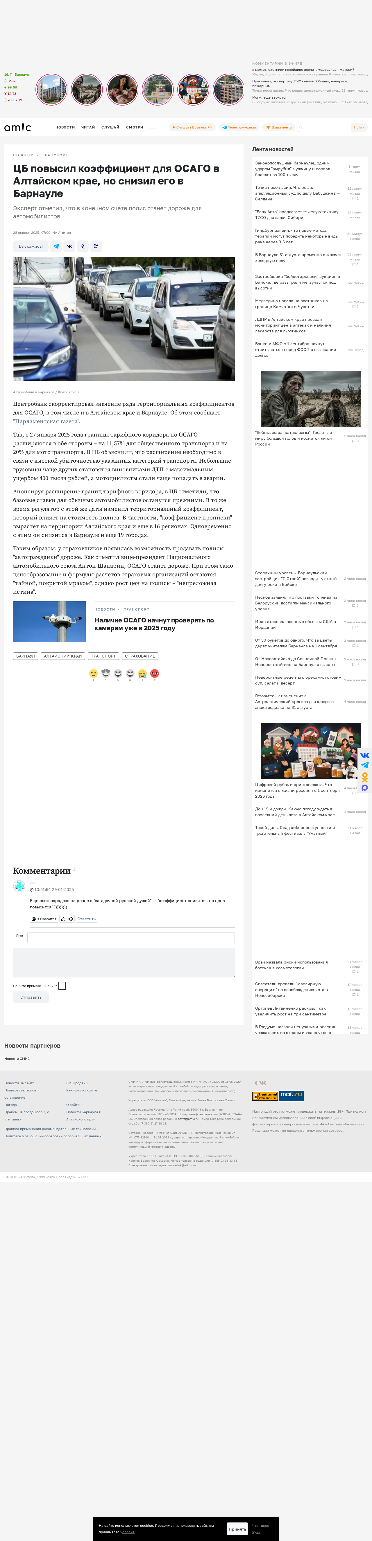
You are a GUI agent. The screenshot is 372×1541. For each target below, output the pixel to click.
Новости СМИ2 (17, 1058)
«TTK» (83, 1177)
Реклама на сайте (81, 1090)
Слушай (110, 127)
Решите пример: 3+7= (35, 986)
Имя (19, 935)
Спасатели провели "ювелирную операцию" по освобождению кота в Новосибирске (291, 989)
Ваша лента (281, 127)
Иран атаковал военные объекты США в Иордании (295, 624)
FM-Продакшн (78, 1083)
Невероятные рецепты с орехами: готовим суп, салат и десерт (298, 680)
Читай (88, 127)
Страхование (140, 655)
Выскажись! (31, 246)
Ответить (86, 918)
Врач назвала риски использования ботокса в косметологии (291, 964)
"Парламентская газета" (46, 421)
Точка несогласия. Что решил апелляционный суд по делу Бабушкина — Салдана (297, 193)
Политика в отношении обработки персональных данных (53, 1136)
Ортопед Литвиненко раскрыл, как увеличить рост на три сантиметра (290, 1011)
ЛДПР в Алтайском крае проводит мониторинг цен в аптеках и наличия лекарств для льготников (293, 325)
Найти (359, 127)
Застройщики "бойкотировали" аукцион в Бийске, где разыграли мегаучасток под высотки (297, 282)
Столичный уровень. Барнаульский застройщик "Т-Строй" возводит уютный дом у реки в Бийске (296, 578)
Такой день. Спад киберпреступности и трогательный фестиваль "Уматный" (295, 830)
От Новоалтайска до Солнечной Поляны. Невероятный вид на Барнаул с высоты (296, 661)
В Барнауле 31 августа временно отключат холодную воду (298, 257)
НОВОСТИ (23, 155)
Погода (10, 1104)
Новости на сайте (19, 1083)
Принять (237, 1528)
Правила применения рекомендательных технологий (50, 1129)
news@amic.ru (188, 1118)
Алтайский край (63, 655)
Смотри (134, 127)
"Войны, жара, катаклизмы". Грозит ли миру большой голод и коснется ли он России (293, 438)
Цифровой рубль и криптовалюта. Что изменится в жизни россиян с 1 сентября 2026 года (297, 790)
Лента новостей (273, 149)
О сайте (73, 1104)
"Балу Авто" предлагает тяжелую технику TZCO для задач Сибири (297, 214)
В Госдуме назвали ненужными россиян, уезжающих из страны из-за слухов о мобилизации (296, 1032)
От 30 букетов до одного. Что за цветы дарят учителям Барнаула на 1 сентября (296, 643)
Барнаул (25, 655)
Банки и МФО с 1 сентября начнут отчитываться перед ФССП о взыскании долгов (295, 349)
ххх (33, 883)
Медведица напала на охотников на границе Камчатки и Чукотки (291, 303)
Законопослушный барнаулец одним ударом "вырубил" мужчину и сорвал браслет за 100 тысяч (292, 168)
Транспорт (55, 155)
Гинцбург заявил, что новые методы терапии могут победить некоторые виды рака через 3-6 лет (296, 236)
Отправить (31, 997)
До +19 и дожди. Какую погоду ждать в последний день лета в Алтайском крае (295, 811)
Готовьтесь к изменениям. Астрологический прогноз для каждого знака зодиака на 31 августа (294, 701)
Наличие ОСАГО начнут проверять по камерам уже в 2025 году (154, 624)
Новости (65, 127)
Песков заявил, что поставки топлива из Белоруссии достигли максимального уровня (296, 603)
